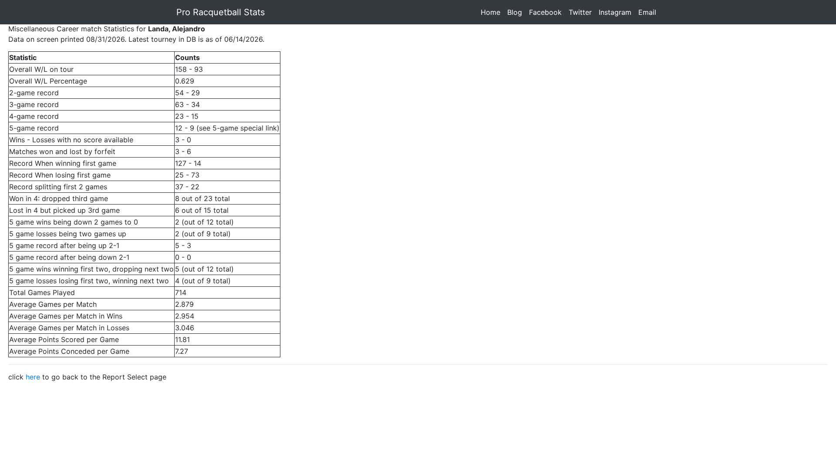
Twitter (582, 12)
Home (492, 12)
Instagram (617, 12)
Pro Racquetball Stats (220, 12)
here (33, 377)
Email (649, 12)
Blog (516, 12)
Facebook (547, 12)
